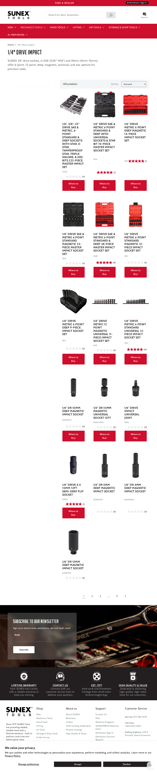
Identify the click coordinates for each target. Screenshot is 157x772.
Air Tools (40, 729)
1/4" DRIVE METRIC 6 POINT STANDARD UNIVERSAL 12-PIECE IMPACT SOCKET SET (135, 329)
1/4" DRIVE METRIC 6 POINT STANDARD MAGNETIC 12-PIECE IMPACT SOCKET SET (135, 242)
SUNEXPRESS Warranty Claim (107, 727)
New (38, 714)
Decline (127, 764)
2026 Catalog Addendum (78, 725)
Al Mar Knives (43, 737)
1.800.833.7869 (133, 726)
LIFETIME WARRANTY (23, 685)
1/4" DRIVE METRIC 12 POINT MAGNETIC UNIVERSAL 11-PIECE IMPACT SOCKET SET (103, 331)
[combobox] (80, 15)
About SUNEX (73, 714)
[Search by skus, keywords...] (110, 15)
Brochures (71, 718)
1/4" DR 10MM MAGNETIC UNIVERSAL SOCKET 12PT (102, 412)
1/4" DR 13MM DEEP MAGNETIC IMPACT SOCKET (73, 565)
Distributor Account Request (105, 738)
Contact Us (101, 714)
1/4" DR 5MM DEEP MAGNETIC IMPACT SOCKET (104, 488)
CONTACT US (60, 685)
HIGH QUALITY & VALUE (133, 685)
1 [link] (83, 596)
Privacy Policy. (13, 755)
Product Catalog (74, 729)
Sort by (114, 84)
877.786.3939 (140, 716)
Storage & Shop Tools (47, 733)
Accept (77, 764)
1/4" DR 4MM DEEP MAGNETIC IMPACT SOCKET (135, 488)
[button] (12, 27)
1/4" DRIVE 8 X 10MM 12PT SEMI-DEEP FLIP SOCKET (72, 489)
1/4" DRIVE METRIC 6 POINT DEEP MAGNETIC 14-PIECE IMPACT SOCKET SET (135, 132)
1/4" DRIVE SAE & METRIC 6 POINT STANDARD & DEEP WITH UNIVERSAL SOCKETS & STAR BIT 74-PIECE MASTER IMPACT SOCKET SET (104, 137)
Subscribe (23, 649)
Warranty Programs (105, 722)
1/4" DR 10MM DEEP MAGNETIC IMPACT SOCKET (73, 411)
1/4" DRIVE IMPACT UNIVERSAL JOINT (131, 412)
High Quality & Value (76, 733)
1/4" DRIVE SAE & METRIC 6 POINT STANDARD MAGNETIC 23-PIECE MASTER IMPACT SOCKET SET (73, 244)
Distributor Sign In (105, 732)
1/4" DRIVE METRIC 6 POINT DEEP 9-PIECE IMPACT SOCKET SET (73, 327)
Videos (69, 722)
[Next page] (125, 596)
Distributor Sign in (137, 2)
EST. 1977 (96, 685)
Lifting (39, 725)
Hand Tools (42, 722)
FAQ (98, 718)
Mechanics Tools (44, 718)
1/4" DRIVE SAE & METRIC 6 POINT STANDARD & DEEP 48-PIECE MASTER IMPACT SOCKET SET (104, 242)
